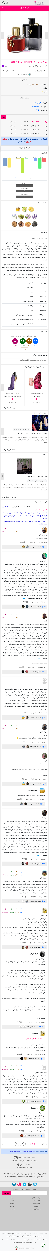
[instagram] (30, 1184)
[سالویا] (27, 216)
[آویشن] (14, 216)
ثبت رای (24, 349)
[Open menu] (46, 2)
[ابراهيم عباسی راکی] (23, 717)
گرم (42, 92)
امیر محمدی (43, 915)
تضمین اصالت (36, 1201)
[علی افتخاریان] (42, 954)
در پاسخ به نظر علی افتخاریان (34, 1038)
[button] (2, 35)
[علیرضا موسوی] (22, 901)
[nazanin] (23, 606)
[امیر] (44, 681)
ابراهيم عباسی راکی (32, 790)
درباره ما (12, 1206)
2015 (37, 110)
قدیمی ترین (15, 506)
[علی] (44, 756)
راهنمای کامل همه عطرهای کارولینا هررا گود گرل (32, 433)
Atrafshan (31, 1248)
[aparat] (19, 1184)
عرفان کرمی (43, 561)
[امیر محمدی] (44, 910)
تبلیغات (12, 1198)
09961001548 (7, 1174)
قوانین (12, 1201)
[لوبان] (27, 224)
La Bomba (36, 396)
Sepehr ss (34, 1108)
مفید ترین (25, 506)
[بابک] (22, 672)
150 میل (35, 121)
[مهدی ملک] (24, 1026)
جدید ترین (5, 506)
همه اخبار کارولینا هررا (11, 450)
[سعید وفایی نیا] (27, 1101)
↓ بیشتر (24, 598)
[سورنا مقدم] (44, 813)
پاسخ (31, 542)
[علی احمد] (22, 947)
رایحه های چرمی (32, 84)
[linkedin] (14, 1184)
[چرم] (21, 224)
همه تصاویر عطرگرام (10, 497)
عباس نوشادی (43, 535)
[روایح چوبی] (14, 224)
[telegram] (35, 1184)
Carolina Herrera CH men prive (36, 476)
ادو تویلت (5, 71)
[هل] (21, 216)
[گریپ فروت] (31, 209)
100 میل (35, 125)
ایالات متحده (35, 106)
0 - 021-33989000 (26, 1164)
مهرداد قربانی (43, 732)
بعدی (6, 1144)
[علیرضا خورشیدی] (22, 863)
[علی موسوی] (26, 717)
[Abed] (26, 672)
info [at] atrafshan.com (26, 1158)
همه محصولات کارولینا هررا (12, 408)
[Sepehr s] (23, 1101)
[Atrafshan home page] (39, 2)
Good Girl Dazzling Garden (12, 396)
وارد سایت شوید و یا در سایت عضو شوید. (22, 1151)
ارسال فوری (24, 7)
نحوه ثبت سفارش (36, 1198)
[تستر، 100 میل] (46, 129)
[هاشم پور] (27, 547)
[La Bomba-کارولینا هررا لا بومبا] (36, 381)
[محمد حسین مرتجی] (44, 1067)
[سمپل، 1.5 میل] (46, 133)
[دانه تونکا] (34, 224)
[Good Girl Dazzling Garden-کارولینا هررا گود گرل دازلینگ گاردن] (13, 381)
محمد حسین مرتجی (41, 1072)
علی (46, 760)
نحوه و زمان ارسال (36, 1209)
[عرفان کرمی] (44, 556)
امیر (46, 686)
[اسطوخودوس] (34, 216)
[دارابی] (24, 209)
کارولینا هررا (37, 103)
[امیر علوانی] (25, 1058)
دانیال (45, 621)
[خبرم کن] (3, 117)
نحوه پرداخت (36, 1203)
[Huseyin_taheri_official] (23, 547)
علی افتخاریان (34, 954)
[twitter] (24, 1184)
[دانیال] (44, 616)
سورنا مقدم (44, 818)
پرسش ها (12, 1203)
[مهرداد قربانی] (44, 727)
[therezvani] (26, 606)
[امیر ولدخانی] (44, 873)
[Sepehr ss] (42, 1108)
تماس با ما (12, 1209)
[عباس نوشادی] (44, 530)
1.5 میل (34, 133)
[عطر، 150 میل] (46, 121)
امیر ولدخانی (43, 878)
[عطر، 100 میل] (46, 125)
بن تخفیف (36, 1206)
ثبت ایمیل (6, 1193)
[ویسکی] (18, 209)
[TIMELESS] (21, 1135)
